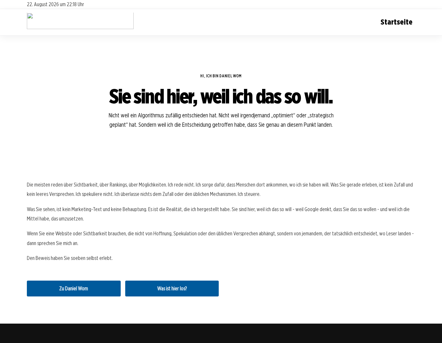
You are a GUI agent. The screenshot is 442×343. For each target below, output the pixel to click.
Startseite (397, 22)
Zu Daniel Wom (73, 288)
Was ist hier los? (172, 288)
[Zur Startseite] (80, 28)
